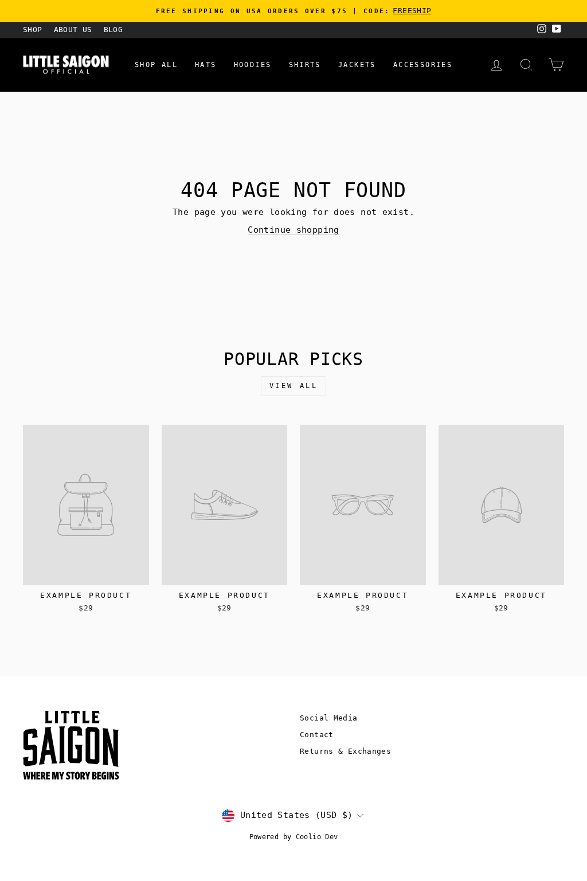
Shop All (156, 65)
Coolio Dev (317, 837)
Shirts (305, 65)
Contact (317, 734)
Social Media (329, 718)
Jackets (357, 65)
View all (293, 386)
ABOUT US (73, 29)
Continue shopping (293, 230)
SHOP (32, 29)
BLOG (113, 29)
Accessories (422, 65)
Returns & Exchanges (345, 751)
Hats (206, 65)
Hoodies (253, 65)
